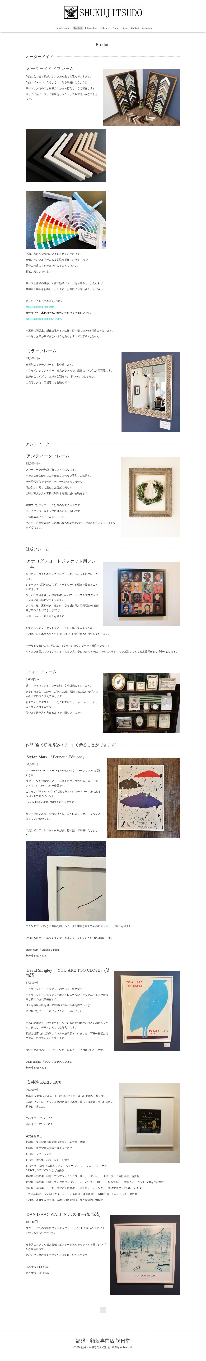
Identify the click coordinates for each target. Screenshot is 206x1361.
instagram (147, 28)
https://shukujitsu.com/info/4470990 (44, 318)
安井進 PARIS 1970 (44, 1082)
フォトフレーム (42, 672)
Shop (125, 28)
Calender (104, 28)
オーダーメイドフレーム (50, 68)
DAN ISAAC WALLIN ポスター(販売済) (64, 1214)
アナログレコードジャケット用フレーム (61, 563)
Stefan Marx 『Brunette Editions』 (57, 757)
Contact (135, 28)
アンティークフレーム (48, 456)
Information (91, 28)
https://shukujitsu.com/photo (40, 306)
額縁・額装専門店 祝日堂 (103, 1340)
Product (78, 28)
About (116, 28)
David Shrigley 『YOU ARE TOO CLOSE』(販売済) (68, 972)
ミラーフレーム (42, 351)
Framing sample (63, 28)
